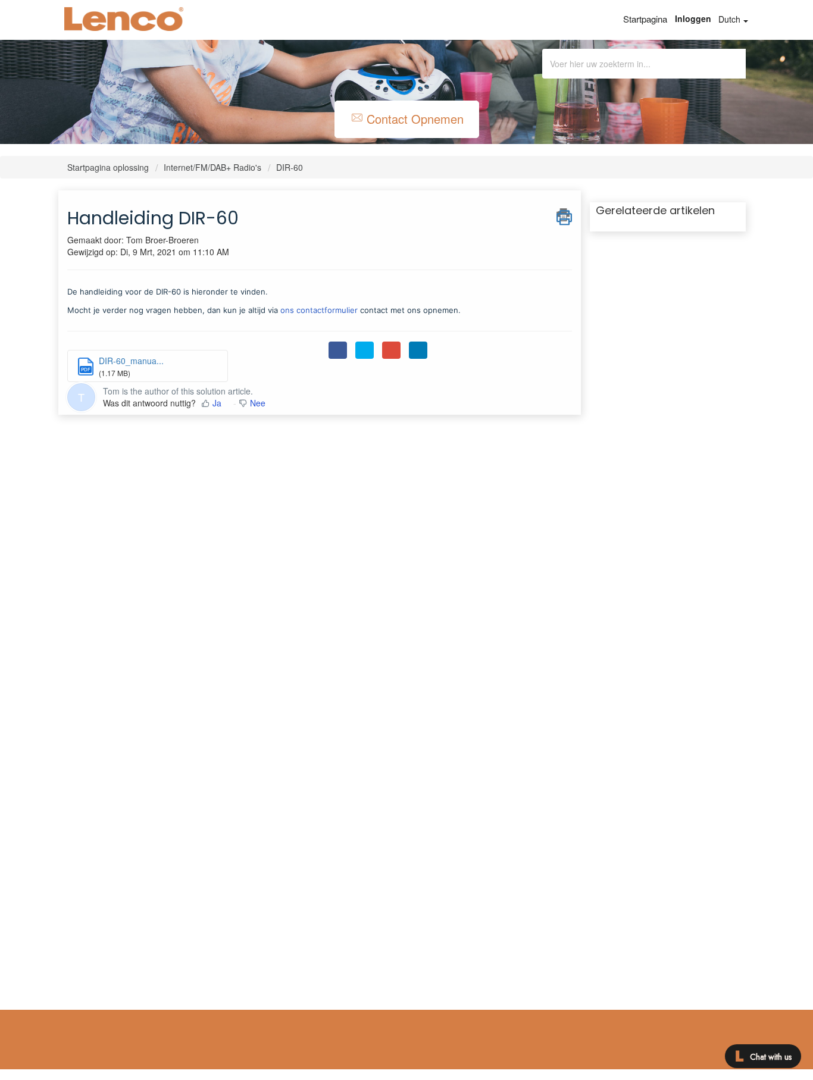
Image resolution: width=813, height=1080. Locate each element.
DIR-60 (289, 167)
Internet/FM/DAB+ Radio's (212, 167)
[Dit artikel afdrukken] (564, 214)
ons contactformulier (319, 310)
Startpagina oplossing (109, 167)
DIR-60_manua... (131, 361)
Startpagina (645, 18)
